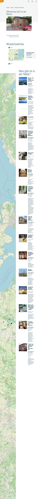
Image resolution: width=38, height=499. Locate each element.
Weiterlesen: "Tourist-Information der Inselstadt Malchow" (27, 140)
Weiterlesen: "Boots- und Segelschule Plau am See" (27, 85)
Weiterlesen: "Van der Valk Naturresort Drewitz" (27, 105)
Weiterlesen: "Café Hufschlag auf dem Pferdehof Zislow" (27, 200)
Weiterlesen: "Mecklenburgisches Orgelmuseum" (27, 259)
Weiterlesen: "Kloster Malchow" (27, 277)
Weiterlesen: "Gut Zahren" (27, 122)
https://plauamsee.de (29, 57)
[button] (3, 321)
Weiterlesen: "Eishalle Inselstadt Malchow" (27, 242)
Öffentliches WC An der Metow (19, 7)
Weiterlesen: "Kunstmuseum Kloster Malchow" (27, 331)
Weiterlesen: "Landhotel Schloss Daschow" (27, 294)
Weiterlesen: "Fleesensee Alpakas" (27, 160)
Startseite (7, 7)
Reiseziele (11, 7)
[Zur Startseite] (2, 1)
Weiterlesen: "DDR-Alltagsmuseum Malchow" (27, 225)
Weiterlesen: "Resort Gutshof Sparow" (27, 177)
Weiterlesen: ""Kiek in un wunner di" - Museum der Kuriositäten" (27, 354)
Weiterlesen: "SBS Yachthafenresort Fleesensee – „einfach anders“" (27, 312)
